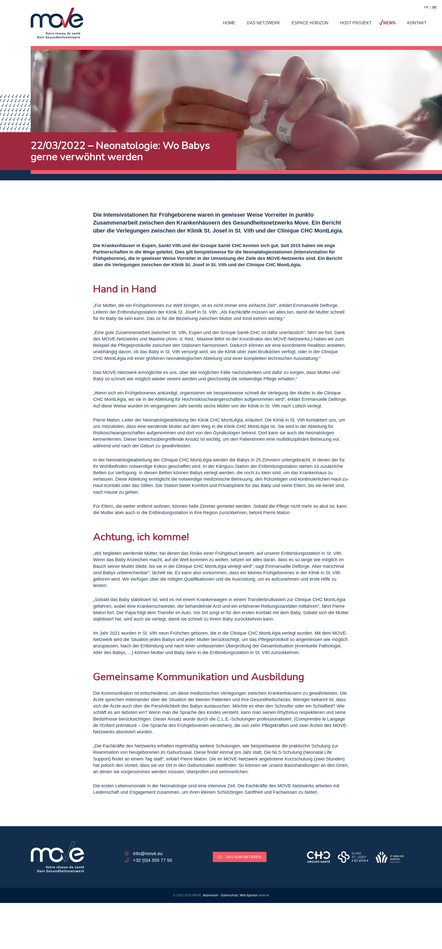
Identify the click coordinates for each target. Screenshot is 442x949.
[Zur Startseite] (57, 18)
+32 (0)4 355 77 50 (152, 860)
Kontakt (417, 23)
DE (434, 7)
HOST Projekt (356, 23)
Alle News (225, 177)
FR (426, 7)
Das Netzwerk (263, 23)
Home (229, 23)
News (389, 23)
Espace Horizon (310, 23)
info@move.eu (148, 853)
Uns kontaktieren (243, 857)
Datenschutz (229, 895)
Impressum (210, 895)
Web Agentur (249, 895)
